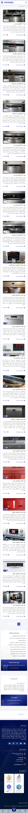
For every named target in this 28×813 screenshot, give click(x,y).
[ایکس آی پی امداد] (17, 743)
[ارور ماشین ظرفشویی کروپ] (14, 534)
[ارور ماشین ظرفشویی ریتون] (14, 318)
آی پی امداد (9, 806)
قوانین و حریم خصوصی (22, 803)
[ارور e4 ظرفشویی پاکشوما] (14, 46)
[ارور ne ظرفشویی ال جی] (14, 167)
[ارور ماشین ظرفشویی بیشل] (14, 381)
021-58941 (20, 758)
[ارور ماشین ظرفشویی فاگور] (14, 566)
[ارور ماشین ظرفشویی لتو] (14, 350)
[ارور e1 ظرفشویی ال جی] (14, 16)
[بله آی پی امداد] (24, 743)
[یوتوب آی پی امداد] (9, 743)
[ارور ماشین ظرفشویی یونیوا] (14, 287)
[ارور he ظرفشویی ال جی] (14, 137)
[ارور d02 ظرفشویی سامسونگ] (14, 76)
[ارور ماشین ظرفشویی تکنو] (14, 443)
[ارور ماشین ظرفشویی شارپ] (14, 473)
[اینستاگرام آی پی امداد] (13, 743)
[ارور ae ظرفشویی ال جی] (14, 197)
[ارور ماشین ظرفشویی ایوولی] (14, 504)
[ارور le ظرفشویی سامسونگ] (14, 106)
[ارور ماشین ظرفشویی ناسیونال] (14, 411)
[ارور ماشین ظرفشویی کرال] (14, 597)
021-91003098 (19, 760)
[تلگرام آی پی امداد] (20, 743)
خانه (26, 6)
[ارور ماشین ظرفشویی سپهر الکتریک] (14, 257)
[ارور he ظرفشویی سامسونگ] (14, 227)
